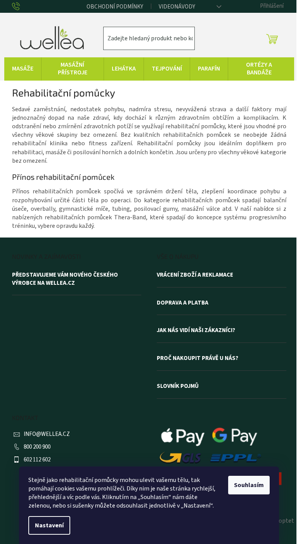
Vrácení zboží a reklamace (195, 275)
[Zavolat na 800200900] (22, 7)
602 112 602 (37, 460)
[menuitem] (22, 69)
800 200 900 (37, 447)
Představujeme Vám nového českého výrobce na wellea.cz (65, 279)
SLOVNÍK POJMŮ (178, 386)
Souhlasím (249, 485)
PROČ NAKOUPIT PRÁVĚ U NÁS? (197, 358)
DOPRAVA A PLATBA (182, 303)
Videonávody (177, 7)
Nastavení (49, 525)
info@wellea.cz (47, 434)
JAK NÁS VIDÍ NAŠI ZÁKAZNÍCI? (196, 330)
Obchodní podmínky (115, 7)
